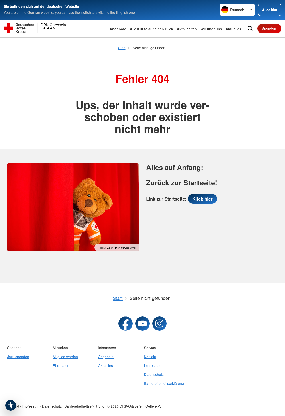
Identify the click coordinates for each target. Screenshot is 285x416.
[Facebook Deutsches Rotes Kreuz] (125, 323)
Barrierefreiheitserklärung (164, 383)
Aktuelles (233, 28)
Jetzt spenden (18, 356)
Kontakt (150, 356)
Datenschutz (154, 374)
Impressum (152, 365)
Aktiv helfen (187, 28)
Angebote (118, 28)
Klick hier (202, 198)
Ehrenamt (60, 365)
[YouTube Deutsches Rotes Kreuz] (142, 323)
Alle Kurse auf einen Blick (151, 28)
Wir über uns (211, 28)
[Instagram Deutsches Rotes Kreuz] (159, 323)
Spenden (269, 28)
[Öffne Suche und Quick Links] (250, 28)
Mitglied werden (65, 356)
